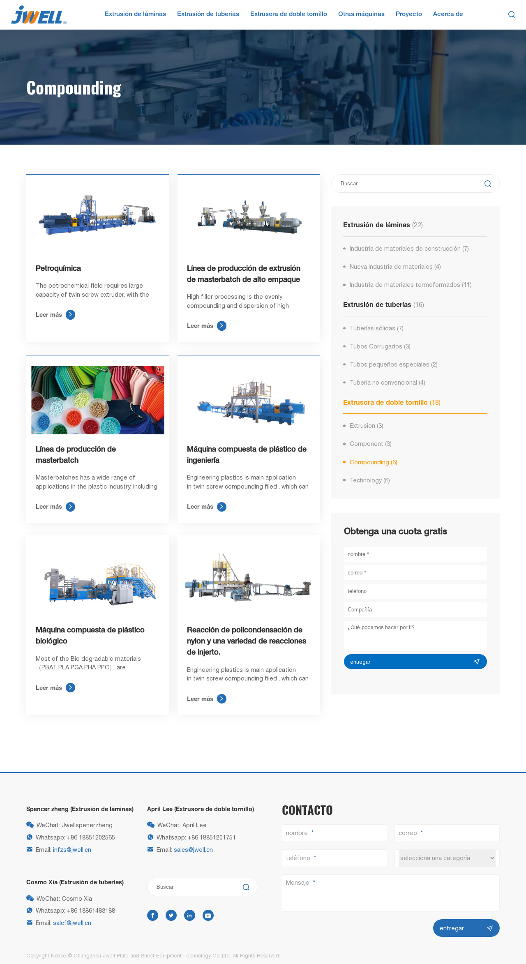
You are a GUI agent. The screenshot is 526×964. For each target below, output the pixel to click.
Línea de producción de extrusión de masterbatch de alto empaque (243, 274)
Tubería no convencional (388, 382)
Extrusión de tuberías (208, 14)
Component (371, 443)
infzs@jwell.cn (72, 849)
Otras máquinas (361, 14)
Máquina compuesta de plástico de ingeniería (247, 455)
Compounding (374, 462)
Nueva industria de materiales (395, 266)
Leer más (54, 314)
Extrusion (367, 425)
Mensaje (297, 882)
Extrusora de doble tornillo (288, 14)
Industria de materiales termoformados (411, 284)
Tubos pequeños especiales (394, 364)
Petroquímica (58, 268)
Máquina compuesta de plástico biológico (90, 636)
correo (408, 832)
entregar (360, 662)
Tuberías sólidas (377, 328)
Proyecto (409, 14)
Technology (370, 480)
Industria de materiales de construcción (409, 248)
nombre (297, 832)
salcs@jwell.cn (193, 849)
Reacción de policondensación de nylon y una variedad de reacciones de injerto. (246, 641)
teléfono (298, 857)
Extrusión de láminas (135, 14)
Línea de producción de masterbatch (76, 455)
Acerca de (448, 14)
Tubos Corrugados (380, 346)
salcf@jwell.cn (72, 922)
